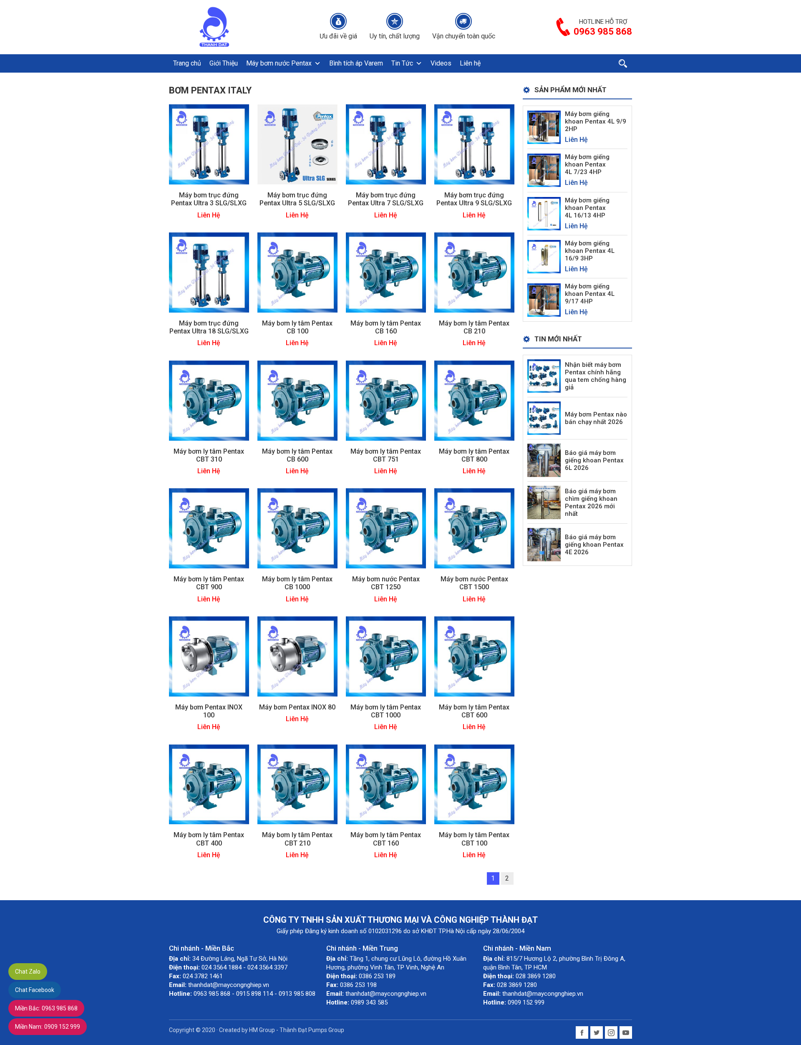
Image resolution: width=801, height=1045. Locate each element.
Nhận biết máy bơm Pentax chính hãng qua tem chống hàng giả (595, 376)
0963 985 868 (46, 1008)
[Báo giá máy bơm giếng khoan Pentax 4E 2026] (544, 544)
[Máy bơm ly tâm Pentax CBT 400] (209, 784)
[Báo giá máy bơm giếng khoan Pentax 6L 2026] (544, 460)
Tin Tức (402, 63)
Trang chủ (187, 63)
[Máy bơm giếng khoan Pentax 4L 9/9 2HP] (544, 127)
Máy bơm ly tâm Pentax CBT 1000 (385, 711)
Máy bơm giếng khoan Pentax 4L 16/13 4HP (587, 208)
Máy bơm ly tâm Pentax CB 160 (385, 327)
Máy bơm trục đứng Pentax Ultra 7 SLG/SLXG (385, 199)
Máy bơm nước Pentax (279, 63)
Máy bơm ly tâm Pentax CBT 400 (209, 839)
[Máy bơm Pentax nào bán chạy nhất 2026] (544, 418)
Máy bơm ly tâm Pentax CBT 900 (209, 583)
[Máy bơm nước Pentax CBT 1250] (386, 528)
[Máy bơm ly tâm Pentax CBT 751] (386, 400)
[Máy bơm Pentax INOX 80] (297, 656)
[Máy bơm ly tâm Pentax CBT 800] (474, 400)
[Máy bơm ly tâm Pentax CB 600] (297, 400)
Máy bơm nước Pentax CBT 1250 (386, 583)
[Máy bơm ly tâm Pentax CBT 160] (386, 784)
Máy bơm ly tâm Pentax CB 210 (474, 327)
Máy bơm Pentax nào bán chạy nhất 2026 (596, 418)
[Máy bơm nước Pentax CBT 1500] (474, 528)
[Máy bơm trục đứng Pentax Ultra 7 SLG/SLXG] (386, 144)
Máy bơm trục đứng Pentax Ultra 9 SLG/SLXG (474, 199)
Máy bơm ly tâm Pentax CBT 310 (209, 455)
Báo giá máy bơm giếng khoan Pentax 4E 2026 (594, 544)
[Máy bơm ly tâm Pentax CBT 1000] (386, 656)
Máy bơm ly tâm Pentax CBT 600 (474, 711)
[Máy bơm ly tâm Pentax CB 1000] (297, 528)
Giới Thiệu (223, 63)
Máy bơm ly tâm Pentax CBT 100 (474, 839)
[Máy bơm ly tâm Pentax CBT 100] (474, 784)
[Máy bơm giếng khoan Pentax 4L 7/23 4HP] (544, 170)
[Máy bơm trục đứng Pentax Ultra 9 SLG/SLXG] (474, 144)
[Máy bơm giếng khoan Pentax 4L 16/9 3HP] (544, 256)
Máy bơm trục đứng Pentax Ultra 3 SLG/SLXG (209, 199)
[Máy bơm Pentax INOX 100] (209, 656)
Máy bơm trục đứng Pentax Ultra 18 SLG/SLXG (209, 327)
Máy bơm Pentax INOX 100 (208, 711)
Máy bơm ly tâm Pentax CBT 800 (474, 455)
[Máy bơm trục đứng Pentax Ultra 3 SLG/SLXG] (209, 144)
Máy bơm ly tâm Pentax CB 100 (297, 327)
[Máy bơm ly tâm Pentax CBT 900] (209, 528)
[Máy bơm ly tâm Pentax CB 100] (297, 272)
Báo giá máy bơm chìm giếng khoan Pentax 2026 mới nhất (591, 502)
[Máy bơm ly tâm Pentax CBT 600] (474, 656)
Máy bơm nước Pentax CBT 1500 (474, 583)
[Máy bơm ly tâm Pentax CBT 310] (209, 400)
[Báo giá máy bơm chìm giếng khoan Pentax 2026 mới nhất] (544, 502)
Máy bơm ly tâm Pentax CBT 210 (297, 839)
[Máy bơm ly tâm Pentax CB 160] (386, 272)
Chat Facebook (34, 990)
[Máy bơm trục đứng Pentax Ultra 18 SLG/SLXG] (209, 272)
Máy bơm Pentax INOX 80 (297, 707)
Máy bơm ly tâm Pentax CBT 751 (385, 455)
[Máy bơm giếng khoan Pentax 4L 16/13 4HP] (544, 213)
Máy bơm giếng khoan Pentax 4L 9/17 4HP (590, 294)
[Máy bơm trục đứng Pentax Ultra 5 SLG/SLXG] (297, 144)
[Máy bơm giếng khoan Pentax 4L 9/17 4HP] (544, 299)
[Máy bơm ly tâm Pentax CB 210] (474, 272)
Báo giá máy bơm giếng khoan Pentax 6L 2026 (594, 460)
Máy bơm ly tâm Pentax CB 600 (297, 455)
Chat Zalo (27, 971)
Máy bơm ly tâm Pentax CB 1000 (297, 583)
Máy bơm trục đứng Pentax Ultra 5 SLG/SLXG (297, 199)
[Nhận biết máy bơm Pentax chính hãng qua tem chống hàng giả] (544, 375)
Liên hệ (470, 63)
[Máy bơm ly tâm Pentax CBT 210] (297, 784)
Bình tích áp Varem (356, 63)
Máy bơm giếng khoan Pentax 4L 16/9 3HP (590, 251)
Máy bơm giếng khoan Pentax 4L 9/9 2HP (595, 121)
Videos (441, 63)
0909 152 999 (47, 1026)
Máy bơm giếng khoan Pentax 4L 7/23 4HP (587, 164)
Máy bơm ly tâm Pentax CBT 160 (385, 839)
